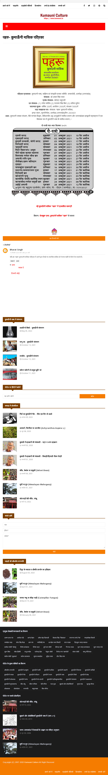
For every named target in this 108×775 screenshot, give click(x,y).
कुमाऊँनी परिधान (34, 674)
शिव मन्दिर (45, 688)
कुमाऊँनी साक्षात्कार (86, 679)
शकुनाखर (35, 688)
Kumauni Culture (31, 762)
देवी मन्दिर (44, 684)
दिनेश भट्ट (36, 647)
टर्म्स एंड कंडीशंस (49, 5)
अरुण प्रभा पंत (8, 637)
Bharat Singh (16, 249)
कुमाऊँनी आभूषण (23, 670)
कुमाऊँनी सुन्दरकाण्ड (10, 684)
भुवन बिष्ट (7, 651)
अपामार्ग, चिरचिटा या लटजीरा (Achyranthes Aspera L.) (42, 428)
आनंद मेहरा (31, 637)
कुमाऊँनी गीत (21, 674)
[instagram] (94, 6)
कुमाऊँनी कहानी (63, 670)
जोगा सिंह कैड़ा (20, 642)
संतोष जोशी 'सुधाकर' (10, 656)
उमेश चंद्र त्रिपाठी (43, 637)
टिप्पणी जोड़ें (15, 273)
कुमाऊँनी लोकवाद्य (9, 679)
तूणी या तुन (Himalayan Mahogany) (36, 484)
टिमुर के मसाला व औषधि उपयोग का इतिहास (35, 569)
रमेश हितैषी (17, 651)
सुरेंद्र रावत (49, 656)
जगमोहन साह (8, 642)
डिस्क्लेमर (38, 5)
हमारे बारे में (6, 5)
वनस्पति (25, 688)
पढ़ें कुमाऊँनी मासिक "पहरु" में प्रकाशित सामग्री (54, 206)
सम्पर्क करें (61, 5)
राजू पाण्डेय (27, 651)
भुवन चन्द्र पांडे (98, 647)
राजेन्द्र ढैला (38, 651)
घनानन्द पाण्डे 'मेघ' (75, 637)
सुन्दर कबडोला (38, 656)
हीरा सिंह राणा (61, 656)
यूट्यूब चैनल (90, 684)
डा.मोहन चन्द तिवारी (54, 642)
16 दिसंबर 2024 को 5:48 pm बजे (20, 253)
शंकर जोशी (76, 651)
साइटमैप (15, 5)
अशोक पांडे (20, 637)
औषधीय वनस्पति (9, 670)
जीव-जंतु (22, 684)
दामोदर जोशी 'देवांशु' (10, 647)
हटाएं (17, 261)
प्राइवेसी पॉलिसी (26, 5)
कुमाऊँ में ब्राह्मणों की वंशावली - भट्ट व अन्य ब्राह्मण (38, 442)
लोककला (7, 688)
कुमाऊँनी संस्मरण (71, 679)
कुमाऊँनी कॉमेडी (90, 670)
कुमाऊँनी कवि (36, 670)
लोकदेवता (17, 688)
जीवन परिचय (33, 684)
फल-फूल (53, 684)
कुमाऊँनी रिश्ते (72, 674)
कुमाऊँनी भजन (47, 674)
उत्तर (13, 265)
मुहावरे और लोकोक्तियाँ (66, 684)
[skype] (104, 6)
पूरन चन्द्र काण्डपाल (84, 647)
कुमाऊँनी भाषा (60, 674)
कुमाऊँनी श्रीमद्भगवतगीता (54, 679)
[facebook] (84, 6)
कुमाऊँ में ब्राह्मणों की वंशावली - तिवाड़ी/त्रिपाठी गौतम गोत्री (41, 456)
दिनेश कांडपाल (24, 647)
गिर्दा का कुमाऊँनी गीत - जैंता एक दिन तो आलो (36, 414)
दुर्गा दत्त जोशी (47, 647)
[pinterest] (99, 6)
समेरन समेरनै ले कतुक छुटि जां (30, 370)
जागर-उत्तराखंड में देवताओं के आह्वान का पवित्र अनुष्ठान (39, 730)
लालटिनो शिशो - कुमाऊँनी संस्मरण (32, 328)
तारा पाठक (67, 642)
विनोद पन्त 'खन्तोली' (62, 651)
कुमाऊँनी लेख (84, 674)
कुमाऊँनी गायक (9, 674)
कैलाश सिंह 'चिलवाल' (59, 637)
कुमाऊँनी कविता (49, 670)
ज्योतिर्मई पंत (41, 642)
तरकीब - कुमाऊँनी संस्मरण (29, 356)
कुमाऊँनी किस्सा (76, 670)
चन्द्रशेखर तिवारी (89, 637)
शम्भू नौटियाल (87, 651)
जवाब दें (12, 261)
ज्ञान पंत (31, 642)
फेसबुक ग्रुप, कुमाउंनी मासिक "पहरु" (53, 215)
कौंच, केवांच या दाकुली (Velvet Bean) (34, 470)
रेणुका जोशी (49, 651)
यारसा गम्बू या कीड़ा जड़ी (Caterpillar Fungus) (39, 598)
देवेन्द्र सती (58, 647)
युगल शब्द (80, 684)
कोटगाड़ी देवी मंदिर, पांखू (28, 498)
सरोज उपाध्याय (25, 656)
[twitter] (89, 6)
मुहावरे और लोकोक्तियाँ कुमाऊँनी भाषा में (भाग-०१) (37, 716)
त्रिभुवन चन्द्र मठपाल (80, 642)
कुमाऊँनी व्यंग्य (23, 679)
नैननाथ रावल (70, 647)
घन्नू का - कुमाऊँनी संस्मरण (29, 342)
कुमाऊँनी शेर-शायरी (37, 679)
